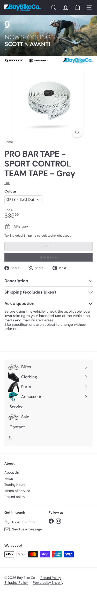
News (8, 479)
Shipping (30, 235)
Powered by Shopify (48, 582)
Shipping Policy (16, 582)
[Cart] (77, 7)
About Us (11, 472)
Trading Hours (15, 484)
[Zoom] (77, 132)
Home (8, 142)
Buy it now (48, 257)
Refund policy (14, 497)
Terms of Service (17, 491)
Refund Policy (50, 577)
